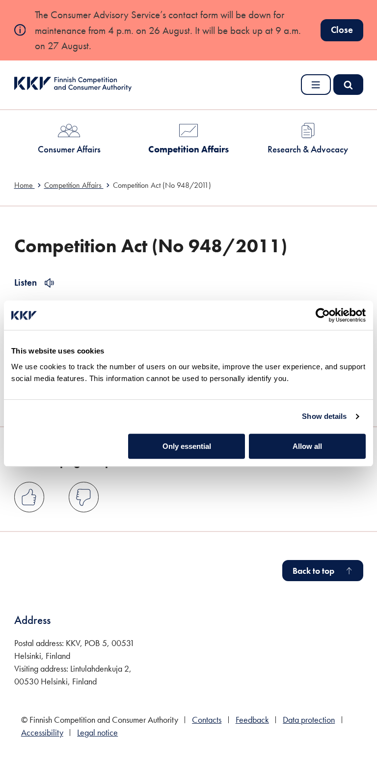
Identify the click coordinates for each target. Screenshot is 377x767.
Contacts (206, 719)
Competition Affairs (188, 149)
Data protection (309, 719)
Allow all (307, 446)
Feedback (252, 719)
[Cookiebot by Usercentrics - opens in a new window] (323, 315)
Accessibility (42, 732)
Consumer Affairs (69, 149)
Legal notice (97, 732)
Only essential (186, 446)
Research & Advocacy (308, 149)
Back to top (313, 570)
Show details (324, 416)
